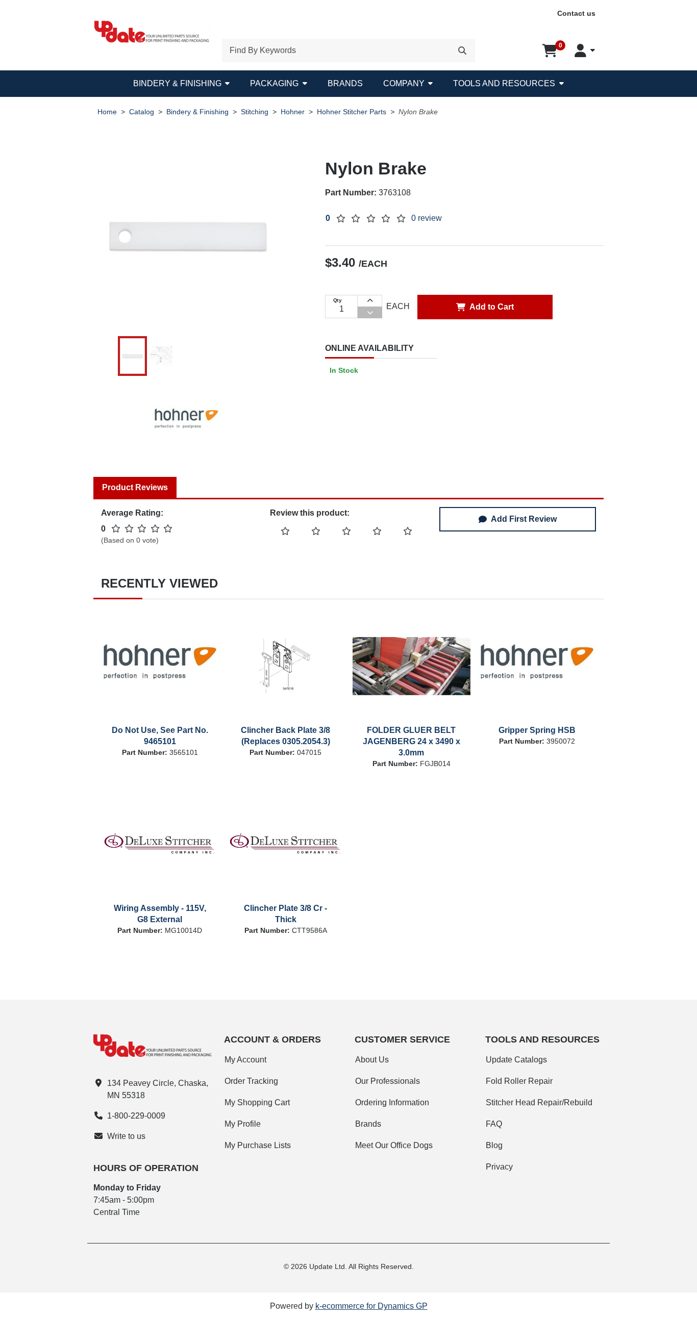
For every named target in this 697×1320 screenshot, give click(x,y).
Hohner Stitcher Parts (351, 112)
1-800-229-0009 (136, 1115)
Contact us (576, 13)
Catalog (141, 112)
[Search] (462, 50)
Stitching (254, 112)
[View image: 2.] (160, 356)
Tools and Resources (504, 83)
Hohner (293, 112)
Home (107, 112)
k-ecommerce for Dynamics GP (371, 1306)
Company (404, 83)
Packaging (274, 83)
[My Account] (585, 50)
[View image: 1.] (132, 356)
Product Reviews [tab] (135, 487)
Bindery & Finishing (177, 83)
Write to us (126, 1136)
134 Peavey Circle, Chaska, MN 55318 (157, 1089)
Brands (345, 83)
